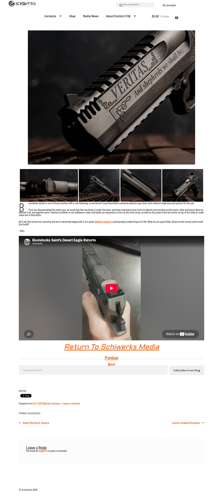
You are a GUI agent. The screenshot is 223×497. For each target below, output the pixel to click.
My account (169, 5)
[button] (49, 185)
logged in (43, 450)
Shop (72, 16)
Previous (111, 357)
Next (111, 364)
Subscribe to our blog (187, 370)
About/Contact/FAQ (118, 16)
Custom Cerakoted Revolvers (186, 422)
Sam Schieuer (53, 403)
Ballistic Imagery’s (104, 221)
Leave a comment (71, 403)
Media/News (91, 16)
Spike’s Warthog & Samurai (36, 422)
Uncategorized (34, 412)
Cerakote (50, 16)
